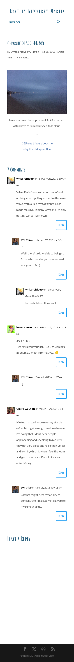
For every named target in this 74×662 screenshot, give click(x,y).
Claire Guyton (25, 408)
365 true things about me (37, 143)
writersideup (25, 178)
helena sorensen (27, 327)
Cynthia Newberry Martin (25, 51)
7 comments (22, 57)
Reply (61, 224)
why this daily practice (37, 149)
